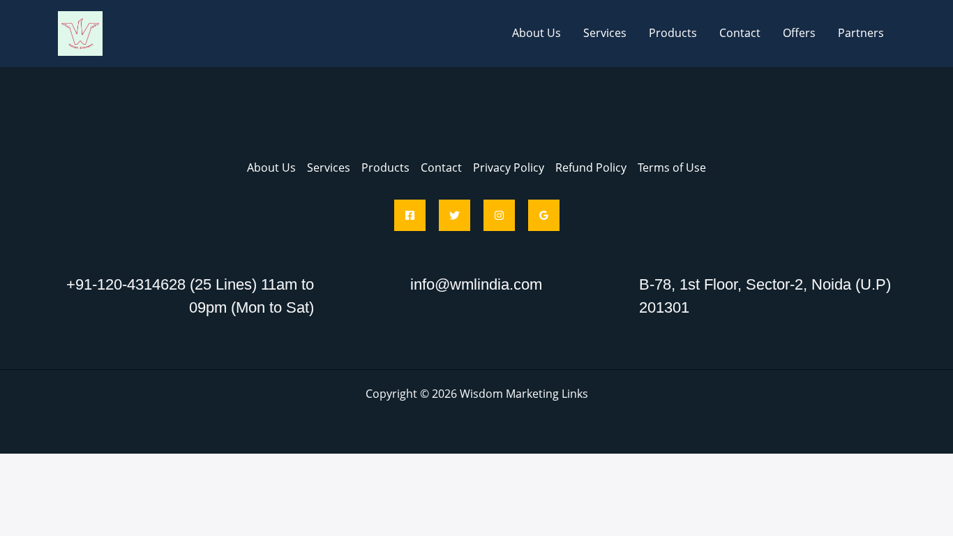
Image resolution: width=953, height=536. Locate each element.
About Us (536, 32)
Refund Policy (590, 167)
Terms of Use (672, 167)
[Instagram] (499, 215)
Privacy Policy (508, 167)
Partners (861, 32)
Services (604, 32)
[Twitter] (454, 215)
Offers (799, 32)
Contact (739, 32)
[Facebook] (410, 215)
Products (673, 32)
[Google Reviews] (544, 215)
